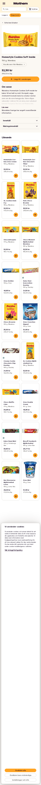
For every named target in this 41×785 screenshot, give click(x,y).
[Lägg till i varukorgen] (16, 176)
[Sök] (4, 9)
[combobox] (15, 9)
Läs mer (5, 107)
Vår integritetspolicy (14, 550)
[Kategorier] (4, 3)
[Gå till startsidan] (20, 3)
